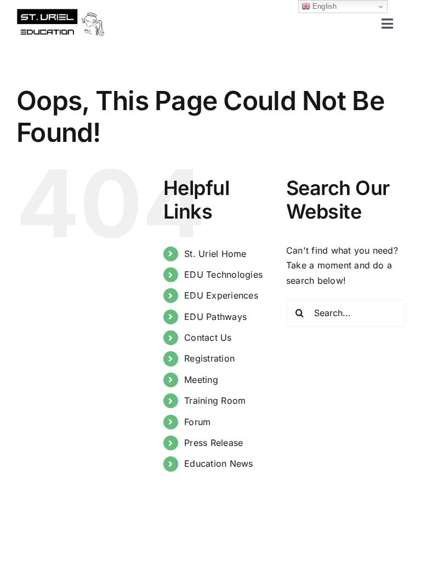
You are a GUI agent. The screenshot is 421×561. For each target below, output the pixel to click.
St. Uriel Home (215, 253)
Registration (209, 358)
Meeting (201, 379)
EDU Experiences (221, 295)
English (323, 6)
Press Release (213, 442)
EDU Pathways (215, 316)
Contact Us (207, 337)
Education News (218, 463)
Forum (197, 421)
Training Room (215, 400)
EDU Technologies (223, 274)
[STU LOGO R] (60, 12)
